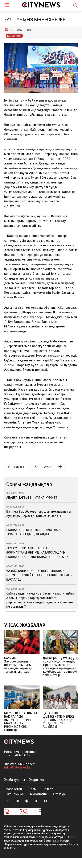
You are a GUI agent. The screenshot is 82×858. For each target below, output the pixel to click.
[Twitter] (36, 801)
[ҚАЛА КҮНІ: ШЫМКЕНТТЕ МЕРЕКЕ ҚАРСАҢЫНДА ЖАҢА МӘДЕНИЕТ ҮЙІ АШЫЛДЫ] (60, 697)
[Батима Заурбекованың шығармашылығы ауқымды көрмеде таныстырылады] (22, 642)
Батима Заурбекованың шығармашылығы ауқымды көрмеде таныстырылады (38, 513)
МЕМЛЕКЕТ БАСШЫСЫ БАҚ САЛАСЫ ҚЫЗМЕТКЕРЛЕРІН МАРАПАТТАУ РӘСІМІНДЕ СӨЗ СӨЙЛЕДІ (20, 721)
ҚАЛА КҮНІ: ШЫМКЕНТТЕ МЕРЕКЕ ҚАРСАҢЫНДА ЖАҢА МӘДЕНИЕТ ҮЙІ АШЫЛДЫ (58, 720)
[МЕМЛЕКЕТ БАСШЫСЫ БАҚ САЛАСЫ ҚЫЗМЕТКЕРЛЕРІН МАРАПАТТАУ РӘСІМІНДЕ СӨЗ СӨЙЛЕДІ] (22, 697)
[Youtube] (45, 801)
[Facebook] (8, 801)
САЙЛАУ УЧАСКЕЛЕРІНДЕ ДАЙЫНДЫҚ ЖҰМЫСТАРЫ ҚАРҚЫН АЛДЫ (33, 532)
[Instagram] (17, 801)
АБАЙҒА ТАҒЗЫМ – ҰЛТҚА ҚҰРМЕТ (31, 498)
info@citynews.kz (17, 767)
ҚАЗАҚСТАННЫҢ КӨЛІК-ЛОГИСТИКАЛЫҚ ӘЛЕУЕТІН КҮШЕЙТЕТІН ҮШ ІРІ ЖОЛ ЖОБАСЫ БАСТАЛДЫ (39, 575)
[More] (60, 467)
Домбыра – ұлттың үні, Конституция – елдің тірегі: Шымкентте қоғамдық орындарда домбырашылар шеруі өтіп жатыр (60, 666)
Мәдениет (14, 36)
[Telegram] (26, 801)
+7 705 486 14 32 (17, 755)
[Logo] (41, 5)
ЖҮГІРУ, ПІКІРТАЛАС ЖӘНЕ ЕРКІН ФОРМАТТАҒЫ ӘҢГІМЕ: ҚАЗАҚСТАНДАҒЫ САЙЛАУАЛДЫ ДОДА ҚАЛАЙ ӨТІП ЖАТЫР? (37, 552)
